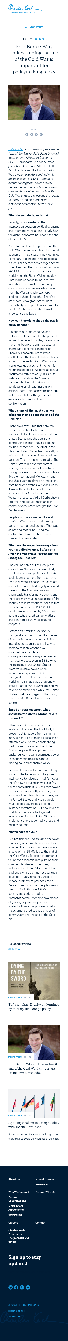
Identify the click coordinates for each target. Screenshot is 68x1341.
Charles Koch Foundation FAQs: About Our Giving (18, 1236)
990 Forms (15, 1215)
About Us (14, 1179)
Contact (40, 1222)
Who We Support (18, 1192)
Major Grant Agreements (16, 1207)
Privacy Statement (17, 1311)
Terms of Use (14, 1317)
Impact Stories (44, 1179)
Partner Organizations (17, 1199)
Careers (13, 1222)
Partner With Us (45, 1192)
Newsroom (42, 1184)
